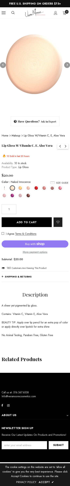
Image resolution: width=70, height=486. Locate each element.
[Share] (65, 220)
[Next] (67, 65)
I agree (10, 234)
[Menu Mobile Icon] (4, 13)
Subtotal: (7, 259)
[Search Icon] (13, 12)
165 (9, 268)
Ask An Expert (48, 121)
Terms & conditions (25, 234)
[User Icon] (55, 13)
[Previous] (3, 65)
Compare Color (59, 107)
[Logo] (35, 12)
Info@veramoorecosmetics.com (19, 396)
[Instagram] (8, 405)
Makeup (16, 135)
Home (5, 135)
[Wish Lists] (58, 222)
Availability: (8, 163)
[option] (35, 65)
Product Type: (9, 167)
